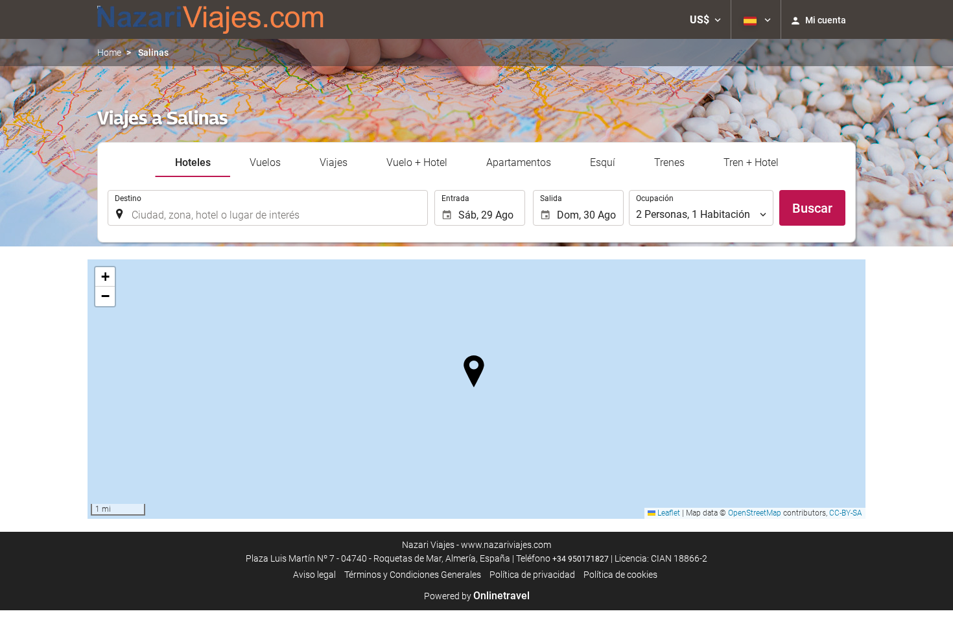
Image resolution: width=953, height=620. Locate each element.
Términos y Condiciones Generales (412, 574)
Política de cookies (620, 574)
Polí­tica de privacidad (532, 574)
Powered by (477, 596)
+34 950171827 (580, 559)
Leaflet (667, 513)
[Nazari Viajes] (210, 19)
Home (109, 52)
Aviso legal (314, 574)
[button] (705, 19)
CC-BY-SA (845, 513)
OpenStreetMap (754, 513)
